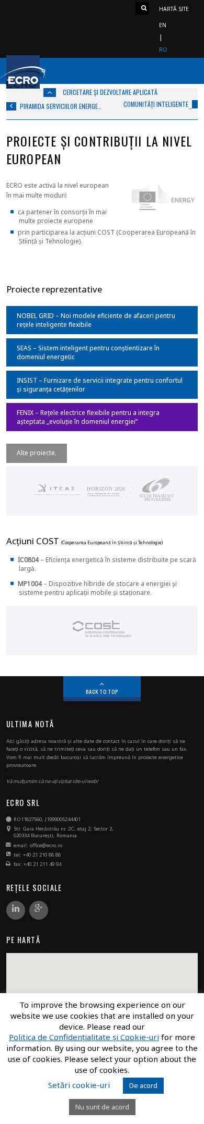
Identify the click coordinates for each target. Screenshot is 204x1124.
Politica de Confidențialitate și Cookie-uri (84, 1037)
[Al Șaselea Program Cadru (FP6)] (156, 500)
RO (163, 49)
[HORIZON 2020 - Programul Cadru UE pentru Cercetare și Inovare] (110, 500)
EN (162, 25)
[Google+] (38, 910)
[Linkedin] (15, 910)
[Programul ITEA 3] (56, 500)
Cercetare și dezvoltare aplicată (110, 92)
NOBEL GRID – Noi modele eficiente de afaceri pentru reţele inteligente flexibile (96, 320)
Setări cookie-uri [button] (79, 1085)
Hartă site (174, 9)
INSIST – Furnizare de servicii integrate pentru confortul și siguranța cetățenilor (100, 385)
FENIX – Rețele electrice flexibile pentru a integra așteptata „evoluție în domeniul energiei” (88, 417)
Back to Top (102, 691)
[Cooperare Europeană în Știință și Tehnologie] (102, 640)
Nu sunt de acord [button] (102, 1106)
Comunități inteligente (155, 104)
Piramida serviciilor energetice (64, 106)
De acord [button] (143, 1085)
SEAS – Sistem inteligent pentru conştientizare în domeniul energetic (88, 352)
